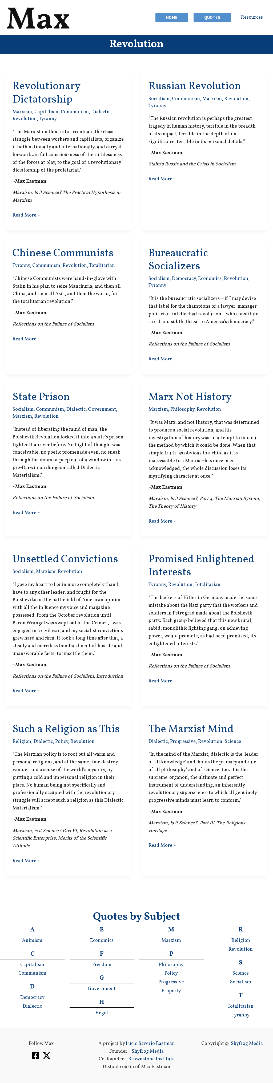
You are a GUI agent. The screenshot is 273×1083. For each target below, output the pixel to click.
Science (233, 741)
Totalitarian (102, 265)
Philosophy (182, 409)
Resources (252, 17)
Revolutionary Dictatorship (46, 93)
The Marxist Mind (191, 729)
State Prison (41, 397)
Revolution (25, 119)
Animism (32, 940)
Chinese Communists (63, 253)
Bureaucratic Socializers (178, 260)
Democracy (184, 278)
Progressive (183, 741)
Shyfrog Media (148, 1051)
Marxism (22, 112)
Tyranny (48, 119)
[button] (171, 17)
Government (102, 409)
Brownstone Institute (151, 1059)
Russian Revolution (194, 86)
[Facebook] (35, 1056)
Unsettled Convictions (65, 559)
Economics (210, 278)
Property (171, 991)
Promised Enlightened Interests (201, 566)
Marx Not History (190, 397)
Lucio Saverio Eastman (150, 1043)
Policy (61, 741)
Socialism (159, 99)
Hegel (101, 1013)
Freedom (101, 965)
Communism (75, 112)
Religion (22, 741)
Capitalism (46, 112)
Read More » (26, 215)
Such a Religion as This (66, 729)
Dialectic (100, 112)
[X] (47, 1056)
